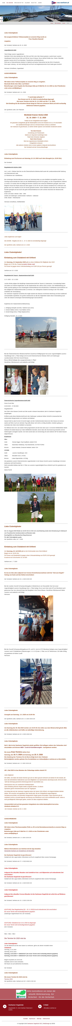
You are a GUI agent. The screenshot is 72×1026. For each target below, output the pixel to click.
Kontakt (25, 1018)
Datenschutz (46, 1018)
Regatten (33, 2)
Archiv (63, 23)
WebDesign (46, 1023)
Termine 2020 (8, 979)
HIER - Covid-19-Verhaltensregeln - (31, 747)
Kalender (27, 2)
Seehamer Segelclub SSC (34, 1023)
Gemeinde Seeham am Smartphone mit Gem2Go (19, 851)
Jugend (40, 2)
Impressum (32, 1018)
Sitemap (39, 1018)
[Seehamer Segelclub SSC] (60, 3)
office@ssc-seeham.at (50, 1008)
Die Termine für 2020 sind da (15, 938)
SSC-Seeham (9, 2)
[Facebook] (1, 18)
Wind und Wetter (18, 2)
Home (3, 2)
